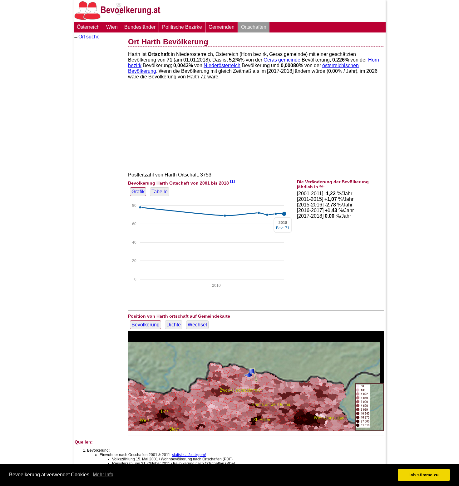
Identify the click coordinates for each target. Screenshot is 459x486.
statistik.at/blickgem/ (189, 455)
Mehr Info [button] (103, 474)
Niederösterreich (222, 65)
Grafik (138, 191)
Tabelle (159, 191)
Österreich (88, 27)
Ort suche (89, 36)
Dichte (173, 324)
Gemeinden (221, 27)
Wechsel (197, 324)
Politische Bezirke (182, 27)
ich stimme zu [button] (424, 474)
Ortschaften (253, 27)
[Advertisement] (98, 136)
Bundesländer (139, 27)
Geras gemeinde (282, 59)
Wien (112, 27)
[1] (232, 181)
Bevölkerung (145, 324)
